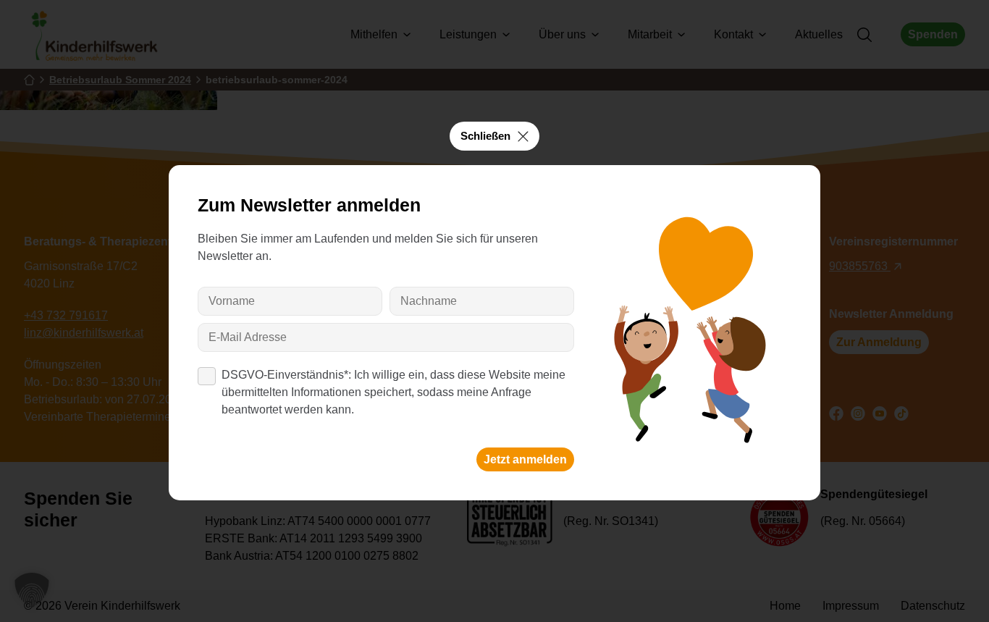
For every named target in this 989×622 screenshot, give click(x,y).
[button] (32, 590)
